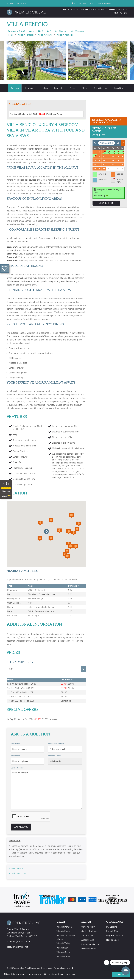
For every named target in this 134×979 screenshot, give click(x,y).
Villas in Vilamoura (65, 35)
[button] (51, 538)
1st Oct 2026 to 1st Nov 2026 (20, 692)
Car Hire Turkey (88, 927)
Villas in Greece (64, 952)
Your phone (15, 756)
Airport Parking (88, 935)
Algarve (62, 31)
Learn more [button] (70, 974)
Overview (14, 88)
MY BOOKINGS (80, 3)
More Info (58, 88)
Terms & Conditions (62, 968)
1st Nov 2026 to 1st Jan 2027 (21, 696)
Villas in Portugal (26, 35)
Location (44, 88)
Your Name (15, 744)
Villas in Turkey (64, 943)
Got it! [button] (121, 974)
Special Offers (109, 9)
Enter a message (17, 768)
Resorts (122, 9)
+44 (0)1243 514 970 (17, 3)
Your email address (56, 744)
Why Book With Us (114, 935)
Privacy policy (46, 968)
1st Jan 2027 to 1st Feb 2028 (20, 701)
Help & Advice (92, 9)
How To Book (112, 940)
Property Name (54, 756)
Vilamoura (79, 31)
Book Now (119, 88)
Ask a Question (101, 88)
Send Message (21, 827)
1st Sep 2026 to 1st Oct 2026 (20, 688)
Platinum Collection (90, 944)
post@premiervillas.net (17, 947)
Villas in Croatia (64, 956)
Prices (72, 88)
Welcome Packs (88, 948)
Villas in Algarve (45, 35)
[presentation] (10, 61)
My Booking (111, 927)
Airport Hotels (87, 940)
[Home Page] (26, 12)
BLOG (92, 3)
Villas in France (64, 931)
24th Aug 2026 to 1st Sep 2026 (21, 684)
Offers (84, 88)
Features (29, 88)
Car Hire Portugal (89, 931)
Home (66, 9)
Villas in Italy (62, 948)
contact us (120, 13)
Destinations (77, 9)
